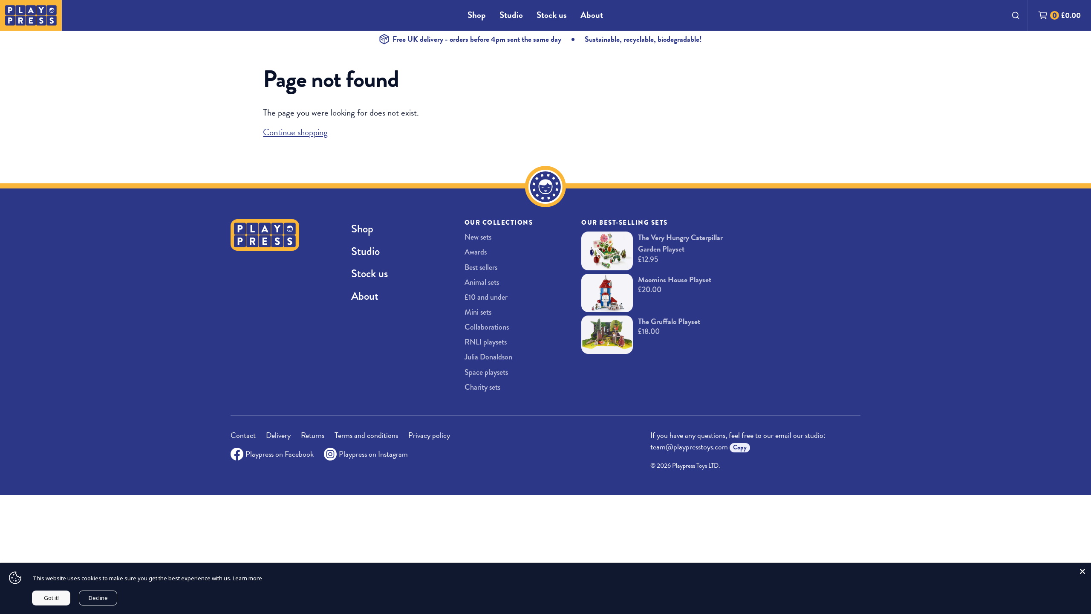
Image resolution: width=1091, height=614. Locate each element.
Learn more (247, 578)
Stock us (552, 15)
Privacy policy (429, 435)
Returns (312, 435)
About (591, 15)
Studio (511, 15)
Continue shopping (295, 132)
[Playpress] (31, 15)
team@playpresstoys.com (689, 446)
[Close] (1082, 571)
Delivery (278, 435)
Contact (243, 435)
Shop (477, 15)
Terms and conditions (366, 435)
